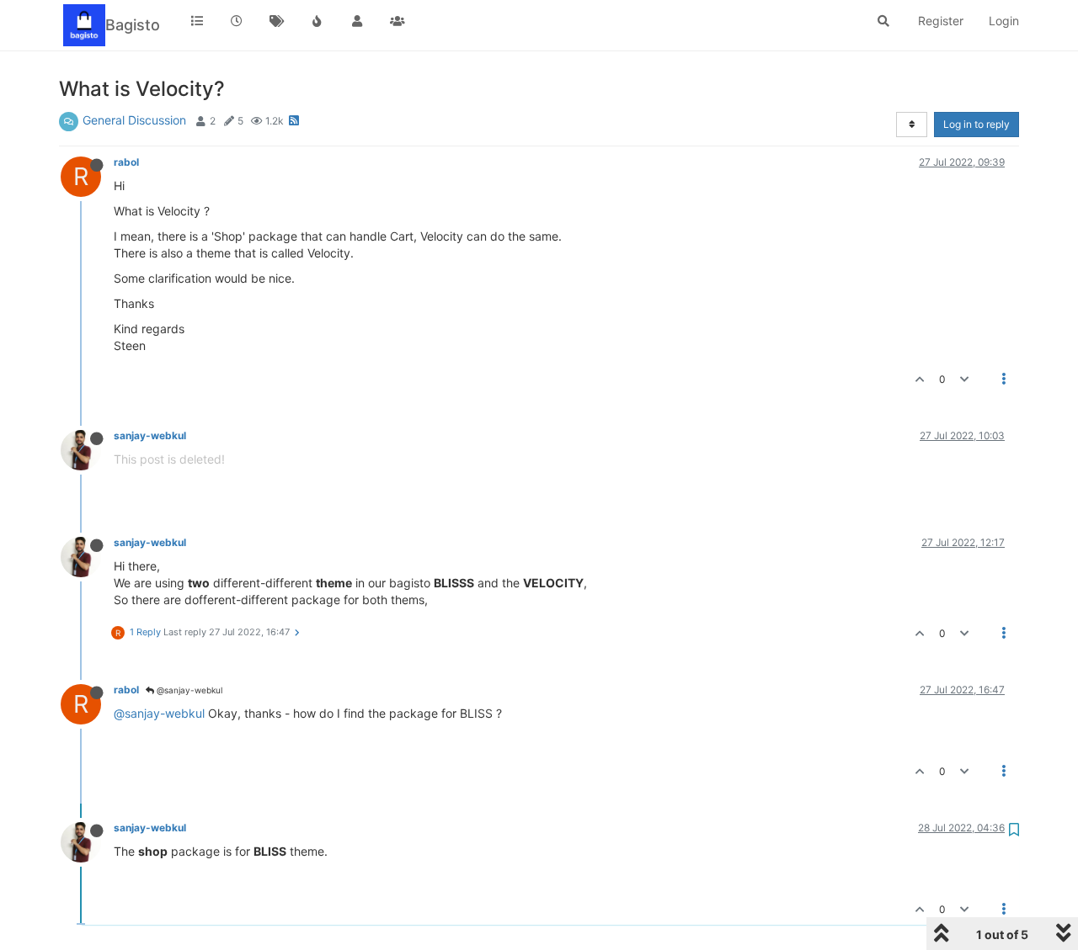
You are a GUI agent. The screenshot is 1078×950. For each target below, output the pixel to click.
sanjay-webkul (150, 435)
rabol (126, 162)
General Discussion (134, 120)
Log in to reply (976, 124)
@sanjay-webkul (188, 690)
